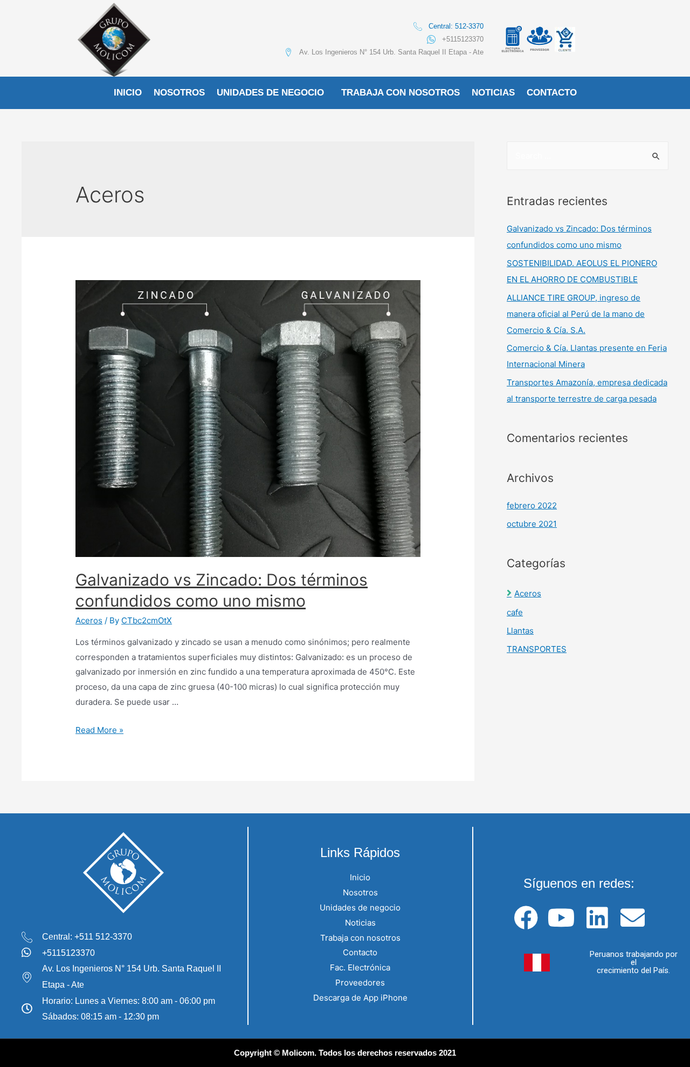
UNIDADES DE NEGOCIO (270, 92)
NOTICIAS (493, 92)
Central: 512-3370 (456, 26)
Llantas (520, 631)
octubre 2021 (532, 524)
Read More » (99, 730)
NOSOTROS (179, 92)
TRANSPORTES (537, 649)
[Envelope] (633, 918)
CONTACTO (552, 92)
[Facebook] (526, 918)
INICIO (128, 92)
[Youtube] (561, 918)
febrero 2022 (532, 505)
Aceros (88, 620)
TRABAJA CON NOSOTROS (400, 92)
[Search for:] (587, 156)
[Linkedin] (597, 918)
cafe (515, 612)
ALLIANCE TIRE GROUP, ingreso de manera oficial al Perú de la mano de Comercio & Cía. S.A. (576, 314)
